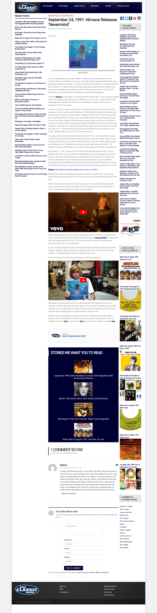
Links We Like (109, 589)
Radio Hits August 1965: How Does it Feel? (30, 125)
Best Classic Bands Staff (61, 29)
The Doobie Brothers (127, 521)
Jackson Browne (126, 512)
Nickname (68, 540)
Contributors (63, 592)
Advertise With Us (110, 586)
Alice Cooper (124, 509)
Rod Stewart (124, 548)
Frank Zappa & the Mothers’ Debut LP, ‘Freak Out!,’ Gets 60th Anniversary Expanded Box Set (30, 116)
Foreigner (123, 527)
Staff (61, 589)
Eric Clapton (124, 518)
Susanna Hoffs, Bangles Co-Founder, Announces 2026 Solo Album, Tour (28, 59)
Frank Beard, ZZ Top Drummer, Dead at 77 (29, 63)
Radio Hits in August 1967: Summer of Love (30, 38)
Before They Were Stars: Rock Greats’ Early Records (83, 398)
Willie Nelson (124, 539)
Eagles (122, 524)
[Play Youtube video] (83, 212)
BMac (63, 465)
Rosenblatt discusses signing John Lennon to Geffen (76, 170)
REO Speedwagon (126, 542)
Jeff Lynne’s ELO (125, 536)
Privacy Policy (109, 595)
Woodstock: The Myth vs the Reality (28, 121)
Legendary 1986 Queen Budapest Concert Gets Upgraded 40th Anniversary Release (29, 23)
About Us (62, 586)
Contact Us (108, 592)
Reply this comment (68, 494)
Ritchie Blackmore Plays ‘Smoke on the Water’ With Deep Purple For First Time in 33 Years (30, 169)
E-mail (66, 548)
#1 (117, 465)
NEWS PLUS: (54, 16)
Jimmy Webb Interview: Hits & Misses (28, 105)
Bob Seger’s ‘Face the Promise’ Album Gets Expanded (83, 419)
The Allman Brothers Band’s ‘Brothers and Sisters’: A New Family (29, 110)
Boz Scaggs (124, 545)
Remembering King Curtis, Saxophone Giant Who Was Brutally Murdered (30, 162)
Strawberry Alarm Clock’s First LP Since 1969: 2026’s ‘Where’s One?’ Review (29, 151)
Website (67, 557)
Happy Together (125, 530)
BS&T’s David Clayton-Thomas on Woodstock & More (27, 101)
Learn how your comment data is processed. (93, 572)
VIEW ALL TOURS (126, 506)
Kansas (122, 533)
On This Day (67, 16)
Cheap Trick (124, 515)
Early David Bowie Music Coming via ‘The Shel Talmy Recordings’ (29, 146)
